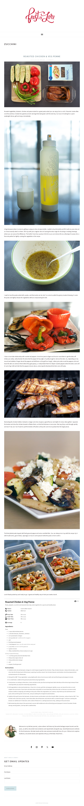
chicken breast (28, 714)
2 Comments (50, 60)
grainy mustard (38, 714)
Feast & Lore (42, 15)
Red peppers (30, 716)
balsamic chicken (18, 714)
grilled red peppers (52, 714)
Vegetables (53, 716)
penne (24, 716)
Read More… (59, 734)
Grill (44, 714)
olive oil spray (74, 714)
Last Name (7, 778)
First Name (7, 772)
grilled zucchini (64, 714)
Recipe (51, 712)
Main (40, 712)
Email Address (8, 766)
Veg (48, 716)
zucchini (59, 716)
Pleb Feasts (45, 712)
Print (77, 601)
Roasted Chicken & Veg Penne (42, 56)
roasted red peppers (40, 716)
